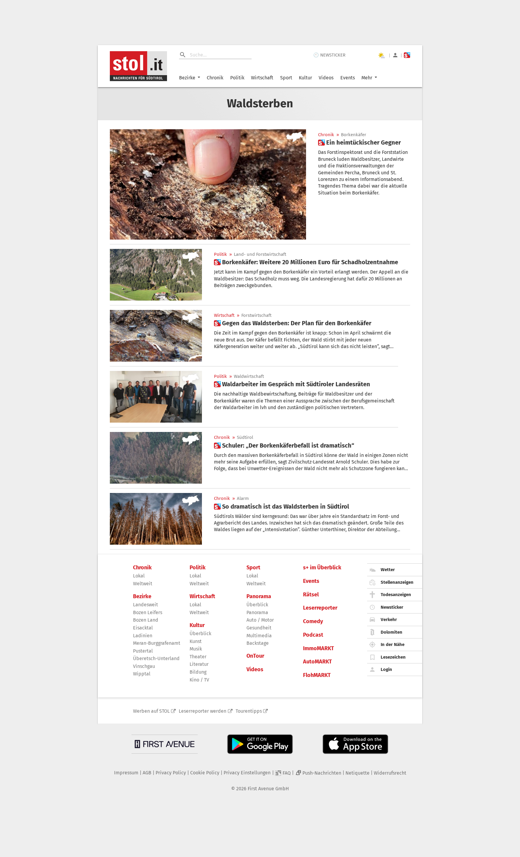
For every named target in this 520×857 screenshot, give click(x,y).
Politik (237, 78)
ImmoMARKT (318, 648)
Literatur (199, 664)
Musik (196, 649)
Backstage (257, 643)
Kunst (196, 641)
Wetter (388, 569)
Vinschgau (144, 666)
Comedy (313, 621)
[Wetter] (381, 55)
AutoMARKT (317, 662)
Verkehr (389, 619)
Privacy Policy (171, 773)
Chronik (215, 78)
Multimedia (259, 635)
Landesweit (145, 605)
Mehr (366, 78)
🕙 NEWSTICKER (329, 55)
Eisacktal (143, 628)
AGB (147, 773)
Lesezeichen (393, 657)
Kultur (305, 78)
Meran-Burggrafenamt (156, 643)
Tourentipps (249, 711)
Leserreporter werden (202, 711)
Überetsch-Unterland (156, 658)
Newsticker (392, 607)
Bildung (198, 672)
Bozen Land (145, 620)
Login (386, 669)
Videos (326, 78)
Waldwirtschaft (249, 376)
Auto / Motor (260, 620)
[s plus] (407, 55)
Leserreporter (320, 608)
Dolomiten (391, 632)
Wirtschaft (262, 78)
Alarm (243, 498)
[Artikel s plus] (208, 184)
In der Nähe (392, 644)
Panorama (258, 596)
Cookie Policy (204, 773)
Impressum (126, 773)
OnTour (255, 656)
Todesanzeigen (396, 594)
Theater (198, 657)
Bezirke (187, 78)
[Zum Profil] (395, 55)
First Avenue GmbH (268, 788)
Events (347, 78)
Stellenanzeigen (397, 582)
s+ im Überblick (322, 568)
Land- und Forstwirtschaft (260, 254)
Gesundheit (258, 628)
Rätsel (311, 595)
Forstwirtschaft (256, 315)
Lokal (139, 576)
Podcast (313, 635)
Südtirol (245, 437)
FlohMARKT (317, 675)
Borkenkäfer (353, 134)
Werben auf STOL (151, 711)
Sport (286, 78)
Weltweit (142, 583)
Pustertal (143, 651)
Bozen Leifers (147, 612)
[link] (359, 142)
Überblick (200, 633)
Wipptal (141, 674)
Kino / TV (199, 680)
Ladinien (142, 635)
